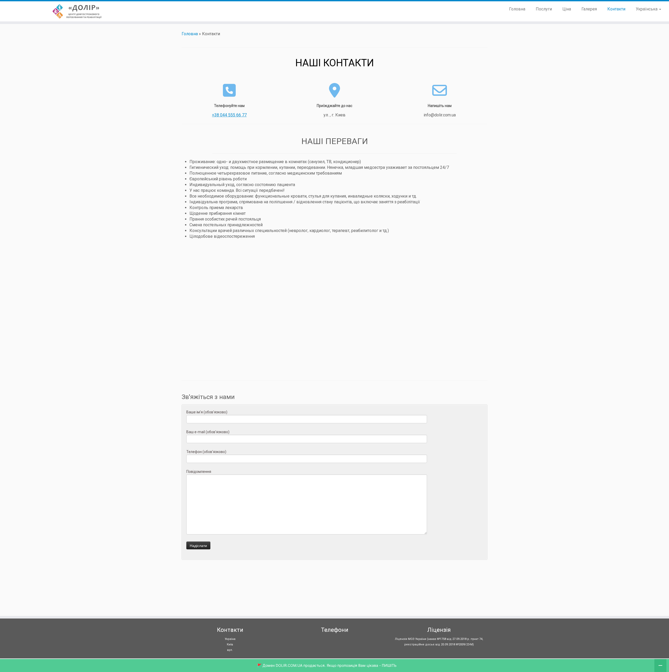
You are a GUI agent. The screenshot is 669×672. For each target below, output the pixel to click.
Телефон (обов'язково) (206, 452)
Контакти (616, 9)
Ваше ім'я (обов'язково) (206, 412)
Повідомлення (198, 471)
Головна (517, 9)
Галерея (589, 9)
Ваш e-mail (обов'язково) (207, 432)
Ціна (566, 9)
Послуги (544, 9)
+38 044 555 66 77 (229, 114)
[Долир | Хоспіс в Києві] (77, 11)
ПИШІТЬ (389, 665)
